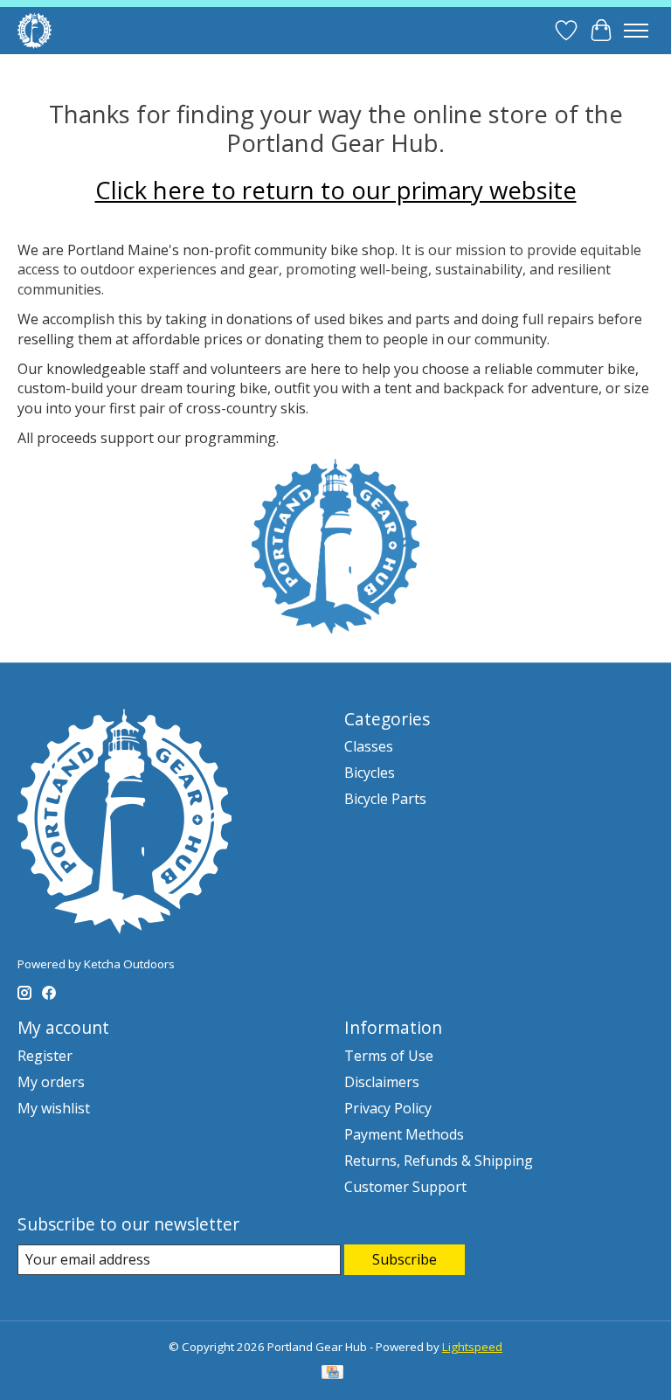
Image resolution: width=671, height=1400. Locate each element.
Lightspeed (472, 1347)
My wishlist (53, 1108)
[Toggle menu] (636, 30)
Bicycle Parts (385, 798)
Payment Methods (404, 1134)
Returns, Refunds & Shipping (438, 1160)
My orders (51, 1082)
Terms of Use (388, 1055)
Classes (368, 746)
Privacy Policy (388, 1108)
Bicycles (369, 772)
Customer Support (405, 1186)
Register (45, 1055)
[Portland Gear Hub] (34, 30)
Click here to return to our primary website (336, 189)
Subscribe (404, 1259)
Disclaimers (381, 1082)
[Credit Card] (332, 1374)
